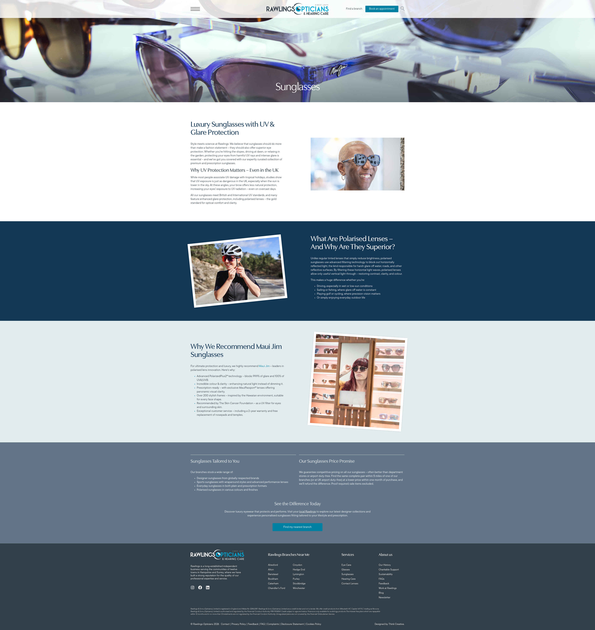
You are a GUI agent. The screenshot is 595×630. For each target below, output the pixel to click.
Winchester (299, 588)
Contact (225, 624)
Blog (381, 593)
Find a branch (354, 9)
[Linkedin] (208, 587)
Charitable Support (389, 570)
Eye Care (346, 565)
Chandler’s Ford (276, 588)
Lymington (298, 574)
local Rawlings (307, 511)
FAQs (381, 579)
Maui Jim (264, 366)
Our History (385, 565)
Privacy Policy (238, 624)
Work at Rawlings (388, 588)
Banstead (273, 574)
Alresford (273, 565)
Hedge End (299, 570)
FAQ (262, 624)
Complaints (273, 624)
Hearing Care (349, 579)
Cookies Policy (313, 624)
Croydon (297, 565)
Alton (271, 570)
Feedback (384, 583)
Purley (296, 579)
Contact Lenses (350, 583)
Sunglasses (348, 574)
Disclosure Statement (292, 624)
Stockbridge (299, 583)
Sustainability (386, 574)
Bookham (273, 579)
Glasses (346, 570)
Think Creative (396, 624)
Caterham (273, 583)
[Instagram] (192, 587)
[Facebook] (200, 587)
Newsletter (384, 597)
